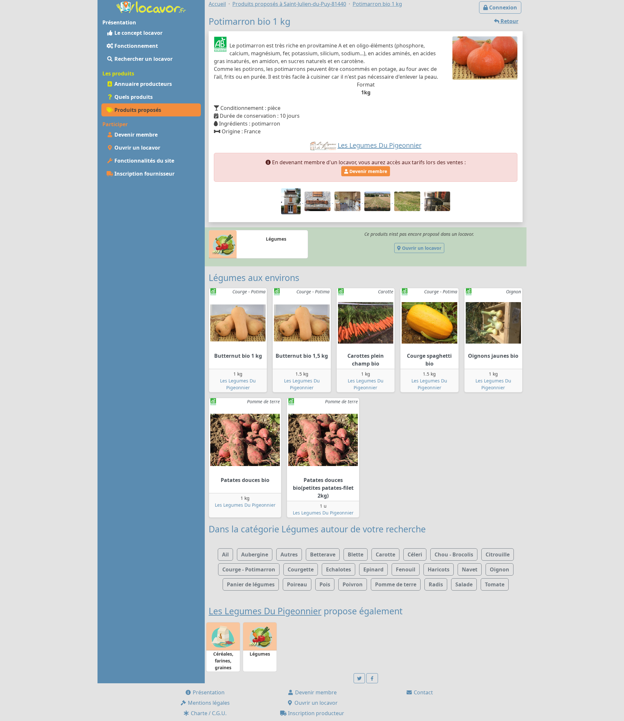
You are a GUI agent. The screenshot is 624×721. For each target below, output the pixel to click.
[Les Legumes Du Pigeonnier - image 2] (318, 201)
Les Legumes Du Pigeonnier (245, 505)
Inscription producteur (315, 713)
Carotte (385, 554)
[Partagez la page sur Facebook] (372, 678)
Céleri (415, 554)
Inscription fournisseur (144, 173)
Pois (324, 584)
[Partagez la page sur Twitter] (359, 678)
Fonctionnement (135, 45)
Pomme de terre (395, 584)
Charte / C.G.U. (208, 713)
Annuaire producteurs (142, 83)
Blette (355, 554)
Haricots (438, 569)
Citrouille (498, 554)
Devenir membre (135, 134)
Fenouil (405, 569)
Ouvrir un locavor (136, 147)
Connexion (502, 7)
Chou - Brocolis (454, 554)
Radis (436, 584)
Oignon (499, 569)
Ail (225, 554)
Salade (464, 584)
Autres (289, 554)
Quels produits (133, 96)
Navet (469, 569)
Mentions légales (208, 702)
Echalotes (338, 569)
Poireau (297, 584)
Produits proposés (137, 109)
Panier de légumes (251, 584)
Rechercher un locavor (143, 58)
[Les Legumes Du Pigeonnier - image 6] (437, 201)
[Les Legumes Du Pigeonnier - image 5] (408, 201)
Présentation (208, 692)
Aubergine (254, 554)
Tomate (494, 584)
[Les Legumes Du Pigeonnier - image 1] (291, 201)
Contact (422, 692)
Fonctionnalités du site (143, 160)
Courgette (301, 569)
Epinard (373, 569)
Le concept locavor (137, 32)
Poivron (353, 584)
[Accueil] (151, 6)
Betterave (322, 554)
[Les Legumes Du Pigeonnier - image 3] (348, 201)
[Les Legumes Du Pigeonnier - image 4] (378, 201)
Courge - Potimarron (248, 569)
